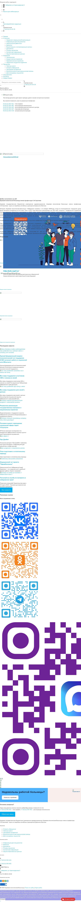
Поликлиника (10, 57)
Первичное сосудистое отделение (16, 62)
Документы (9, 49)
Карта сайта (38, 888)
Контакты (6, 76)
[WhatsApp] (5, 881)
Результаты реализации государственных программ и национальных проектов (10, 408)
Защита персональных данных (15, 54)
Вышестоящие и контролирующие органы (19, 47)
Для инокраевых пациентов (14, 73)
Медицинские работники (14, 43)
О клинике (6, 38)
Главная (5, 36)
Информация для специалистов (15, 42)
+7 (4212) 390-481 (26, 810)
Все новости (6, 490)
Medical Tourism (7, 78)
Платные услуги (11, 66)
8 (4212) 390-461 (8, 104)
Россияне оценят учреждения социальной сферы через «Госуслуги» (11, 425)
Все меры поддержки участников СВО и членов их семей (12, 377)
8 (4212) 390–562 (8, 107)
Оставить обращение (12, 68)
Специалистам (7, 75)
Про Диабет (4, 439)
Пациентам (6, 64)
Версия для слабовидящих (11, 11)
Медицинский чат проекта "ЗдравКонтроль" (9, 463)
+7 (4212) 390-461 (5, 810)
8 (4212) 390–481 (8, 105)
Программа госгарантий (13, 69)
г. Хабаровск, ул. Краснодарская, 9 (14, 5)
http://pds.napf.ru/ (11, 271)
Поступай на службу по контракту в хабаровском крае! (13, 479)
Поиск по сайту (29, 888)
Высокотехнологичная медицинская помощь (19, 71)
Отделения (6, 55)
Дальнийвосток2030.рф (10, 157)
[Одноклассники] (3, 881)
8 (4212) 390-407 (8, 109)
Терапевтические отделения (14, 61)
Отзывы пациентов (12, 50)
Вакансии (9, 45)
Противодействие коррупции (12, 24)
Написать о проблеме (10, 797)
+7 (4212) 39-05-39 (9, 29)
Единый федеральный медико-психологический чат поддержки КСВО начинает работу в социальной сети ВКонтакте (13, 359)
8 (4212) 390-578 (8, 111)
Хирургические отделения (14, 59)
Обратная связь (8, 814)
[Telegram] (8, 881)
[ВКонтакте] (1, 881)
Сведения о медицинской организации (18, 40)
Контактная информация (13, 52)
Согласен (2, 899)
